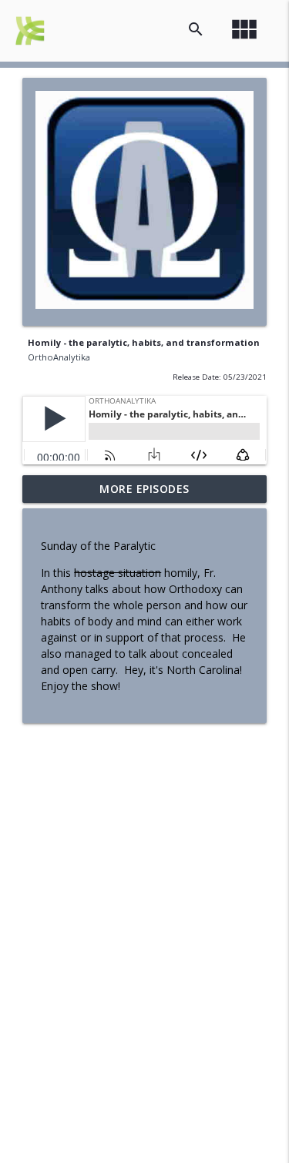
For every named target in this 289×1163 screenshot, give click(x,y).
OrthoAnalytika (59, 357)
